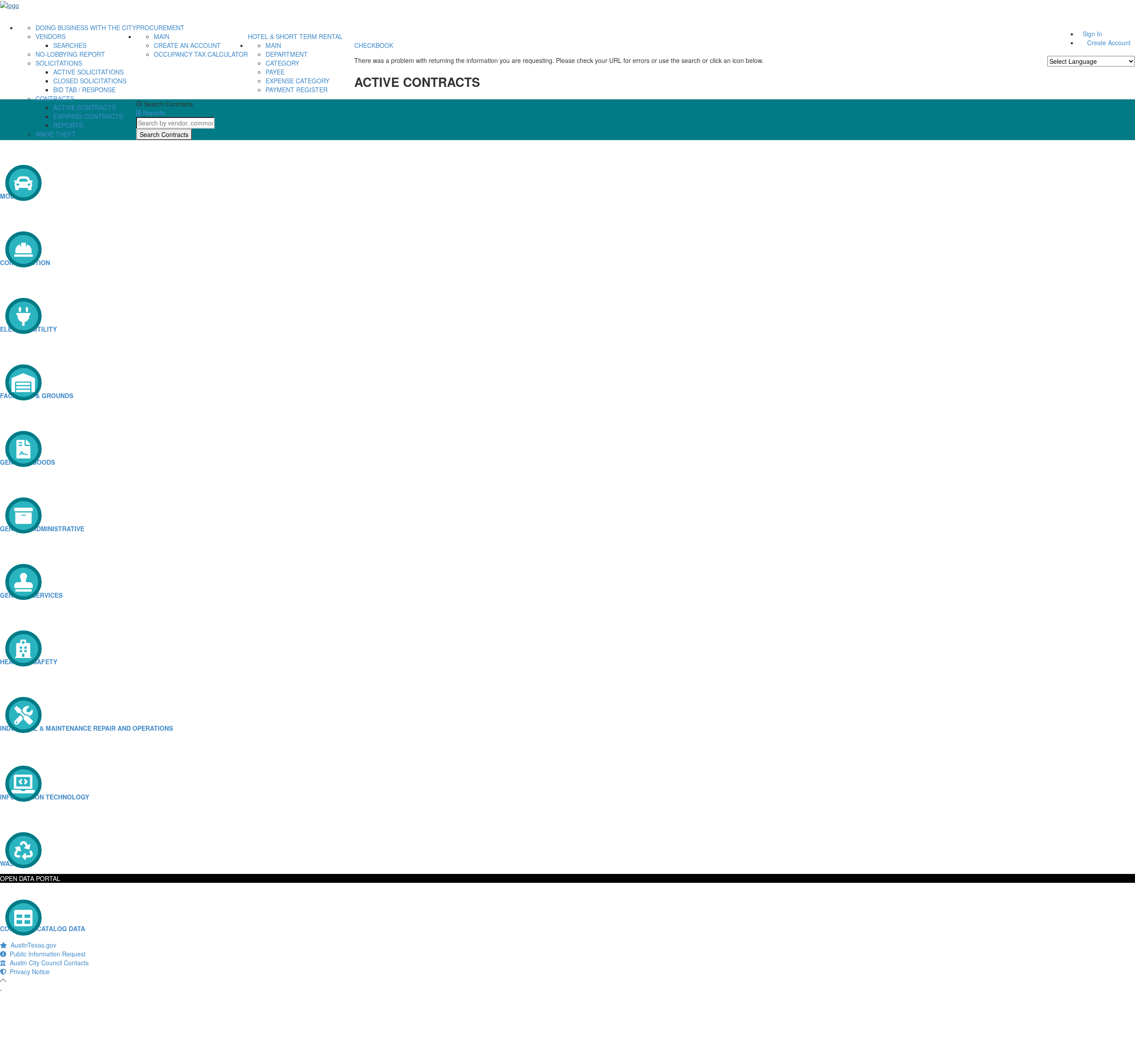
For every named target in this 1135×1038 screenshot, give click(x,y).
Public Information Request (46, 953)
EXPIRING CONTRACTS (88, 116)
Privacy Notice (28, 971)
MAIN (161, 36)
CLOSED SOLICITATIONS (89, 80)
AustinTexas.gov (31, 944)
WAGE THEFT (55, 133)
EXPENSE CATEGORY (297, 80)
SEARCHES (69, 45)
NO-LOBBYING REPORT (70, 54)
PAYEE (275, 71)
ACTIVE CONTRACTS (84, 107)
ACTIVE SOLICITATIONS (88, 71)
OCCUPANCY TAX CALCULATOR (201, 54)
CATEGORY (282, 63)
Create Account (1109, 42)
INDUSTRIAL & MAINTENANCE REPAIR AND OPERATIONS (86, 728)
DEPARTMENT (287, 54)
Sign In (1092, 33)
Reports (153, 112)
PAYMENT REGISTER (297, 89)
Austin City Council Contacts (47, 962)
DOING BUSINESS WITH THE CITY (85, 27)
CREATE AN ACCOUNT (187, 45)
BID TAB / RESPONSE (84, 89)
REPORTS (68, 125)
